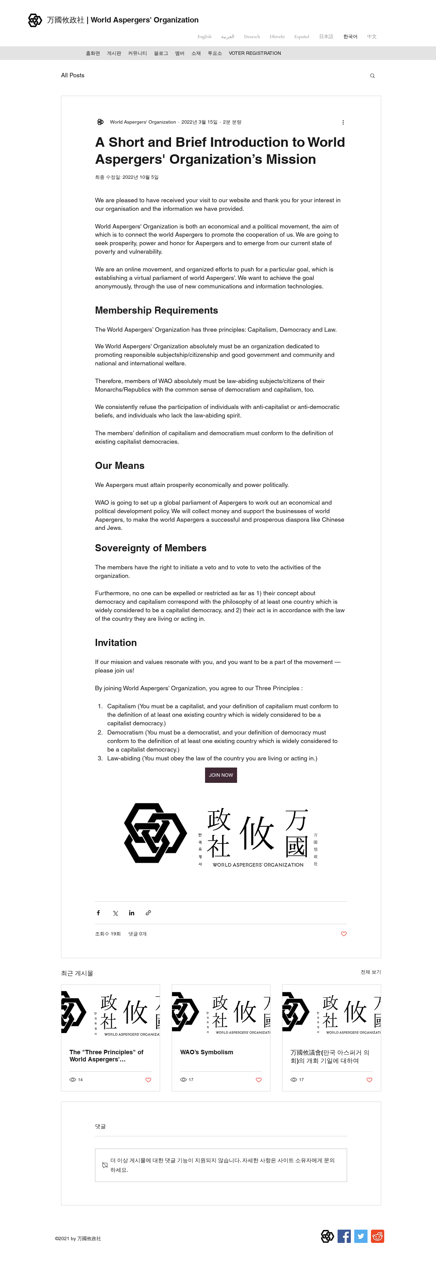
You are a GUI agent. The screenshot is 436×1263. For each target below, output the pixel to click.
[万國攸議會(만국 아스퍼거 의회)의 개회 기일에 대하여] (331, 1012)
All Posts (72, 75)
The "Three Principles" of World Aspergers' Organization (106, 1055)
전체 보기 (371, 972)
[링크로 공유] (148, 913)
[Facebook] (344, 1236)
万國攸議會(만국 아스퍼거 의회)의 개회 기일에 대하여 (330, 1056)
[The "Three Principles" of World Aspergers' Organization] (110, 1012)
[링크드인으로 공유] (131, 913)
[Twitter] (361, 1236)
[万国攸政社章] (327, 1236)
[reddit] (377, 1236)
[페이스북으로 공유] (98, 913)
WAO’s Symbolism (206, 1052)
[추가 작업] (343, 122)
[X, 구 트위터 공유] (115, 913)
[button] (372, 75)
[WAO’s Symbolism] (221, 1012)
